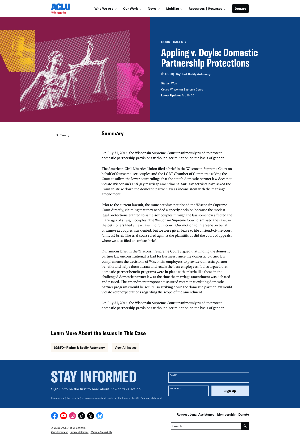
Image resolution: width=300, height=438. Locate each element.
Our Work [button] (130, 8)
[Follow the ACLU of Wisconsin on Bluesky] (99, 416)
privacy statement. (152, 398)
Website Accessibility (101, 432)
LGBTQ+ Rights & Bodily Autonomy (188, 74)
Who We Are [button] (103, 8)
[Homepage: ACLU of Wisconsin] (63, 8)
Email (173, 375)
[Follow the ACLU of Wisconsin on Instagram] (72, 416)
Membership (226, 414)
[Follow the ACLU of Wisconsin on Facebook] (54, 416)
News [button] (152, 8)
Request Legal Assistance (195, 414)
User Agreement (59, 432)
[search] (245, 426)
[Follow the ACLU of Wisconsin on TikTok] (81, 416)
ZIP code (175, 388)
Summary (62, 135)
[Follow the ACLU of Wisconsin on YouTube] (63, 416)
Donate (240, 8)
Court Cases (172, 42)
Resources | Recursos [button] (205, 8)
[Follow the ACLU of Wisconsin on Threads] (90, 416)
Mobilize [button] (172, 8)
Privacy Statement (79, 432)
